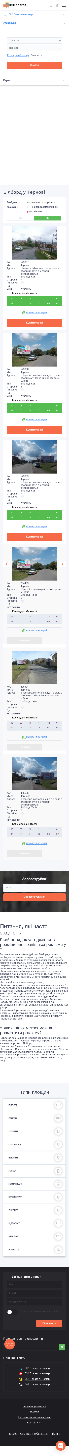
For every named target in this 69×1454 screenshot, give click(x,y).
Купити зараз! (34, 323)
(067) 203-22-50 (8, 1444)
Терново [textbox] (14, 48)
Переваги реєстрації (34, 1406)
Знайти (34, 65)
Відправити (49, 1323)
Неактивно (24, 641)
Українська (9, 23)
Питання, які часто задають (34, 1417)
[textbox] (34, 40)
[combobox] (34, 40)
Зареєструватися (34, 897)
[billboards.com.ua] (14, 5)
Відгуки (34, 1412)
